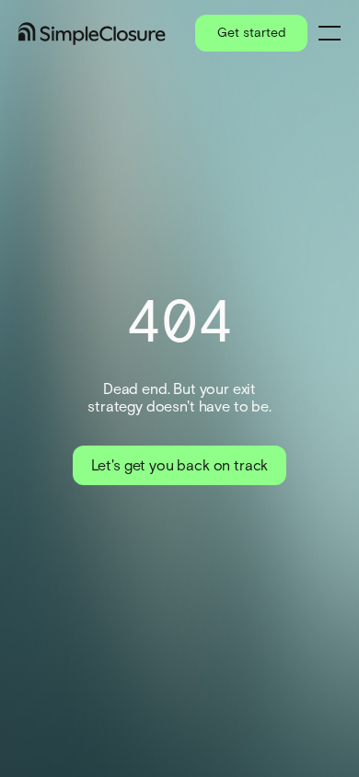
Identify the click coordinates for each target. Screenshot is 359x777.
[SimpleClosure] (92, 33)
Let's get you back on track (180, 465)
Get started (251, 33)
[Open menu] (329, 33)
